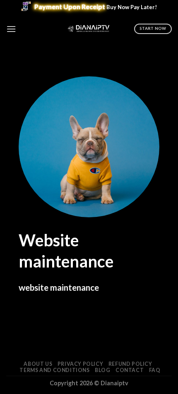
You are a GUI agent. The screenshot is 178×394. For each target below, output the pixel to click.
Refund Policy (130, 364)
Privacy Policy (80, 364)
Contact (129, 370)
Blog (102, 370)
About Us (38, 364)
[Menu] (11, 29)
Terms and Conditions (54, 370)
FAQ (155, 370)
